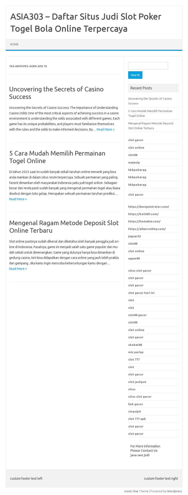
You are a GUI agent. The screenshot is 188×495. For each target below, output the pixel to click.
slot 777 (134, 359)
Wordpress (174, 491)
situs (131, 389)
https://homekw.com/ (144, 221)
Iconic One (131, 491)
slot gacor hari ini (141, 292)
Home (14, 44)
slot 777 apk (137, 418)
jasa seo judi (139, 455)
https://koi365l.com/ (143, 214)
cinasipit (134, 411)
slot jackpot (137, 381)
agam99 (134, 258)
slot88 (132, 154)
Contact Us (149, 450)
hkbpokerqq (137, 169)
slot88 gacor (137, 315)
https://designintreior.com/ (148, 206)
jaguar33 (134, 236)
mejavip (134, 162)
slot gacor (136, 140)
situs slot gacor (140, 270)
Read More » (105, 129)
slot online (136, 147)
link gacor (135, 404)
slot (131, 300)
